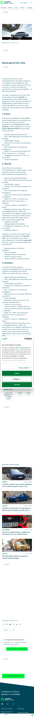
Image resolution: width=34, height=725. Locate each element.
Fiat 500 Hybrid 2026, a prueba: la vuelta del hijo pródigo (16, 540)
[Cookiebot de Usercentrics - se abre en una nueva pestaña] (24, 339)
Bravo (9, 83)
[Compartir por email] (3, 624)
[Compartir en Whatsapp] (20, 624)
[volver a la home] (7, 699)
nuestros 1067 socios (16, 347)
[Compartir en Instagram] (6, 624)
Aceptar (17, 373)
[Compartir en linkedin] (16, 624)
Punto (25, 99)
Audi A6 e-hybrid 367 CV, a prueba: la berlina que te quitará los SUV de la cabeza (16, 492)
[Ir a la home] (6, 2)
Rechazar (17, 384)
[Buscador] (31, 3)
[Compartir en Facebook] (13, 624)
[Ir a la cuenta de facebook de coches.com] (13, 704)
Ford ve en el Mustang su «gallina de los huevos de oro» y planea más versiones (14, 516)
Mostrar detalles (24, 367)
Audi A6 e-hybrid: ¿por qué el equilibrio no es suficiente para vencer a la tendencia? (16, 469)
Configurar (16, 379)
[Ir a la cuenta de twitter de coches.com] (2, 704)
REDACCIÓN (6, 43)
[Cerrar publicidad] (32, 715)
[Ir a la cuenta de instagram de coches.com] (7, 704)
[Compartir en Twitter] (10, 624)
